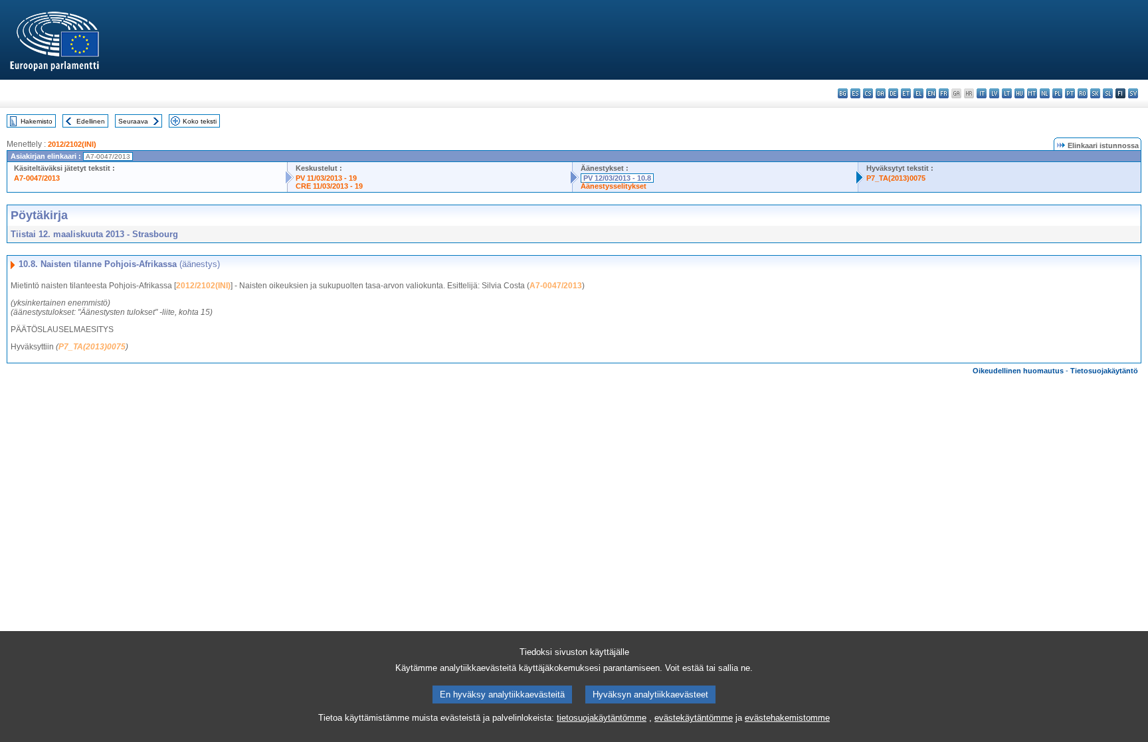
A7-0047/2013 (37, 178)
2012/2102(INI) (72, 144)
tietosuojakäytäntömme (601, 718)
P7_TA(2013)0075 (895, 178)
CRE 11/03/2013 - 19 (329, 186)
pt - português (1070, 93)
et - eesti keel (906, 93)
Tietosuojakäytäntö (1104, 371)
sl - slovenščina (1108, 93)
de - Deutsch (893, 93)
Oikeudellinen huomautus (1018, 371)
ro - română (1083, 93)
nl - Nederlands (1045, 93)
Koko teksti (200, 121)
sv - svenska (1133, 93)
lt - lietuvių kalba (1007, 93)
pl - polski (1057, 93)
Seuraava (133, 121)
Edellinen (90, 121)
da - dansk (881, 93)
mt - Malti (1032, 93)
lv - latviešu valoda (994, 93)
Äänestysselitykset (613, 186)
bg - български (843, 93)
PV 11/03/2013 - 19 (326, 178)
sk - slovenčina (1095, 93)
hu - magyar (1019, 93)
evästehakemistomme (787, 718)
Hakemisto (36, 121)
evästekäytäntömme (693, 718)
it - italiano (982, 93)
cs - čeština (868, 93)
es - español (855, 93)
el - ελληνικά (918, 93)
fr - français (944, 93)
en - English (931, 93)
